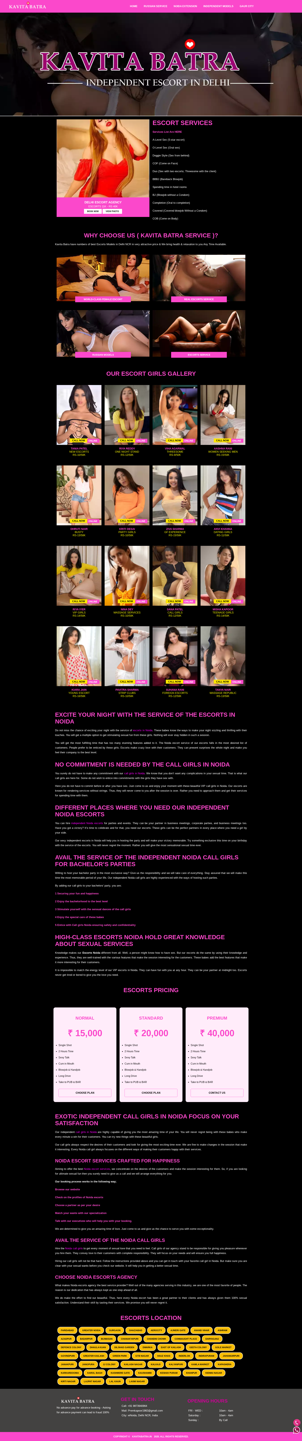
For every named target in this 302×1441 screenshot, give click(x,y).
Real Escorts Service (199, 299)
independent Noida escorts (87, 823)
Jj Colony (109, 1364)
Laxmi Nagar (137, 1381)
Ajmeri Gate (178, 1330)
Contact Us (217, 1092)
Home (133, 6)
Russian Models (103, 354)
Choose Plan (85, 1092)
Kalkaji (155, 1364)
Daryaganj (212, 1339)
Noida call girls (74, 1248)
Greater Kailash (93, 1356)
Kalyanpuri (176, 1364)
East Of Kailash (171, 1347)
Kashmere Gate (120, 1373)
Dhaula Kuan (98, 1347)
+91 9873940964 (137, 1405)
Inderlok (184, 1356)
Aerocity (156, 1330)
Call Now (78, 440)
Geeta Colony (198, 1347)
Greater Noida (91, 1330)
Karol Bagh (94, 1373)
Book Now (93, 211)
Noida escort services (97, 1168)
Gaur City (247, 6)
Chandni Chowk (156, 1339)
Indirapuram (206, 1356)
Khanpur (191, 1373)
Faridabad (67, 1330)
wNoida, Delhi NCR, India (143, 1415)
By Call (223, 1420)
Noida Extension (185, 6)
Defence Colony (71, 1347)
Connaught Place (186, 1339)
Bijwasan (106, 1339)
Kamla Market (200, 1364)
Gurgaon (114, 1330)
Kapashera (224, 1364)
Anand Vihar (201, 1330)
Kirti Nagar (68, 1381)
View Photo (112, 211)
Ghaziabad (135, 1330)
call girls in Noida (134, 773)
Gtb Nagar (142, 1356)
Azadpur (66, 1339)
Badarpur (86, 1339)
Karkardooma (70, 1373)
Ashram (222, 1330)
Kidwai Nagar (213, 1373)
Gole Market (223, 1347)
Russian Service (155, 6)
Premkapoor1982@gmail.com (145, 1410)
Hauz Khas (163, 1356)
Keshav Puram (169, 1373)
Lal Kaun (115, 1381)
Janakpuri (67, 1364)
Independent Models (218, 6)
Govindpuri (68, 1356)
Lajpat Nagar (92, 1381)
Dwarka (147, 1347)
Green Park (120, 1356)
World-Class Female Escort (103, 299)
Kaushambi (145, 1373)
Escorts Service (199, 354)
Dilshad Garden (124, 1347)
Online (92, 440)
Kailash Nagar (133, 1364)
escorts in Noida (142, 730)
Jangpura (88, 1364)
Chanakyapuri (129, 1339)
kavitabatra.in (142, 1436)
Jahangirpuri (231, 1356)
